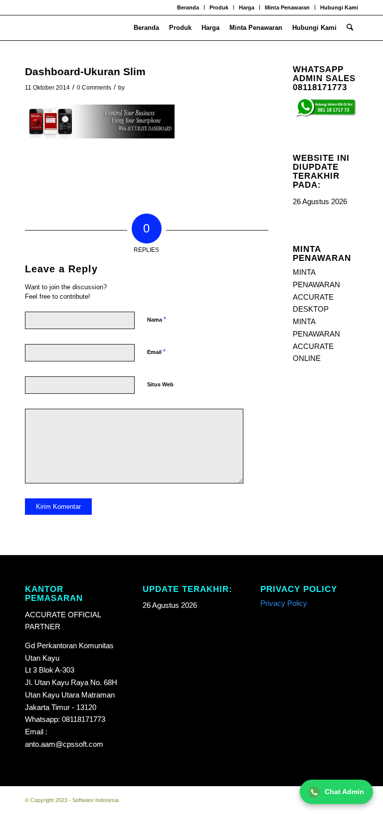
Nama (156, 319)
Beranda (188, 7)
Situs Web (160, 384)
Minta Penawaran (287, 7)
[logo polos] (38, 27)
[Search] (350, 27)
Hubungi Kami (339, 7)
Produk (218, 7)
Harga (246, 7)
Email (156, 351)
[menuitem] (188, 7)
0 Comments (94, 87)
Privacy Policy (283, 603)
